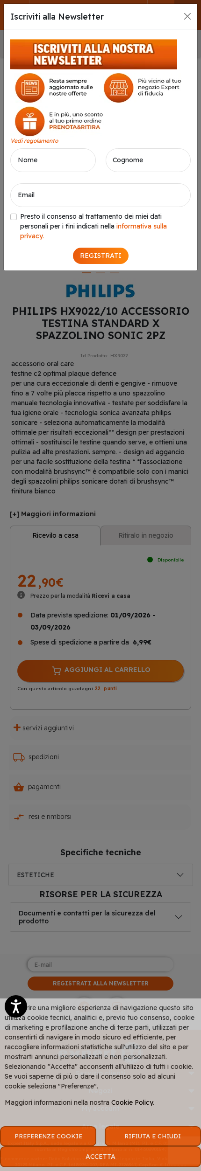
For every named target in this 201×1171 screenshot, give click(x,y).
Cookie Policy (132, 1102)
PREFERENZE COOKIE (48, 1136)
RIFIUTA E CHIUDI (152, 1136)
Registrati (101, 255)
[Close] (187, 16)
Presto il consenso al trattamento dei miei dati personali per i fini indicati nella (93, 226)
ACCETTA (100, 1156)
